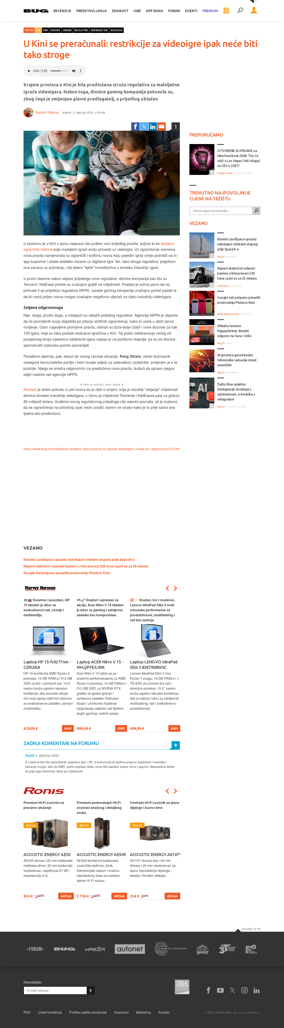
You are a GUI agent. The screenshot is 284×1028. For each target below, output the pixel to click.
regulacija (116, 30)
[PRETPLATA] (90, 990)
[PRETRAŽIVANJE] (240, 11)
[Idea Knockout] (202, 949)
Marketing (143, 1012)
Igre (137, 11)
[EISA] (182, 987)
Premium (210, 11)
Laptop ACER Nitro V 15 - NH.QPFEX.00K (100, 664)
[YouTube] (220, 990)
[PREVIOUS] (167, 588)
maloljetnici (81, 30)
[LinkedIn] (153, 126)
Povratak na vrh (251, 929)
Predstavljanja (91, 11)
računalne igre (99, 30)
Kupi (67, 728)
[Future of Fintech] (251, 949)
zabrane (67, 30)
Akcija (66, 896)
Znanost (120, 11)
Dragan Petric (225, 173)
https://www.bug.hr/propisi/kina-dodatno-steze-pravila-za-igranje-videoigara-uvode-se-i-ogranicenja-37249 (101, 448)
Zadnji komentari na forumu (61, 743)
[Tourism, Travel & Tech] (227, 949)
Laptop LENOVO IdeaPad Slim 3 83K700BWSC (154, 664)
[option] (48, 664)
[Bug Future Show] (171, 949)
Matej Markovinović (228, 314)
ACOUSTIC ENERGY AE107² (155, 854)
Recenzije (62, 11)
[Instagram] (244, 990)
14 (211, 406)
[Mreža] (95, 949)
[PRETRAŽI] (256, 211)
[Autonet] (129, 949)
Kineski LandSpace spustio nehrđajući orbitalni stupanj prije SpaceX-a (79, 559)
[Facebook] (135, 126)
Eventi (191, 11)
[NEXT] (175, 588)
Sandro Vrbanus (47, 112)
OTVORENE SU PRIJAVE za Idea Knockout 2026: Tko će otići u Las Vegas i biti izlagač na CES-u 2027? (238, 158)
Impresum (121, 1012)
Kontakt (163, 1012)
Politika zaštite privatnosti (88, 1012)
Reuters (30, 389)
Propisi (29, 30)
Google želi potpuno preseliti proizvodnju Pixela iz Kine (66, 572)
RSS (27, 1012)
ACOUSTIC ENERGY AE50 (46, 854)
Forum (174, 11)
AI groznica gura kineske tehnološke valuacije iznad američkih (236, 360)
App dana (154, 11)
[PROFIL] (254, 11)
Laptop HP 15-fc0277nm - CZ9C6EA (47, 664)
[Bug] (65, 949)
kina (45, 30)
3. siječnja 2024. (47, 755)
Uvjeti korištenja (50, 1012)
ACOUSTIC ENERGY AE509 (101, 854)
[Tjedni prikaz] (226, 11)
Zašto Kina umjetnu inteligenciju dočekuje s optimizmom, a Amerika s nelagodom (236, 391)
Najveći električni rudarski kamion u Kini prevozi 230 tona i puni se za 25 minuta (85, 566)
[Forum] (35, 949)
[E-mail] (161, 126)
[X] (232, 990)
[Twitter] (144, 126)
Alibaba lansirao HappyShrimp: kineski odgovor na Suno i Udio (234, 331)
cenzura (55, 30)
